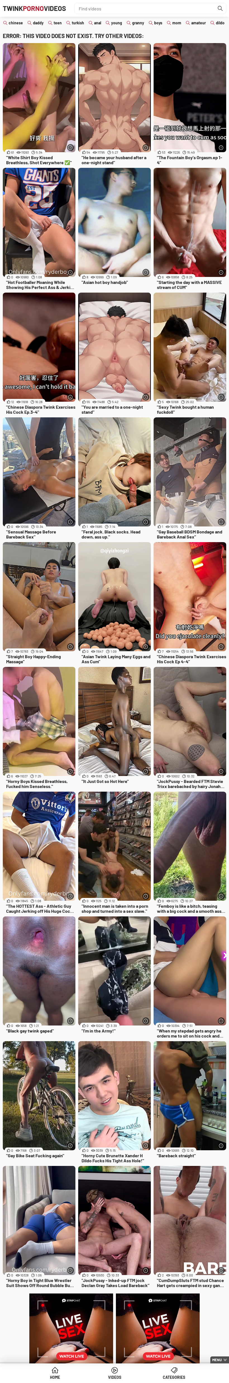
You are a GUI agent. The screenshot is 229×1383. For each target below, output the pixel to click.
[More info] (70, 147)
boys (158, 22)
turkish (78, 22)
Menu (217, 1360)
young (116, 22)
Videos (114, 1377)
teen (58, 22)
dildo (220, 22)
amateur (198, 22)
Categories (174, 1377)
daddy (38, 22)
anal (97, 22)
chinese (16, 22)
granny (138, 22)
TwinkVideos (34, 8)
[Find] (220, 8)
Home (55, 1377)
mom (176, 22)
